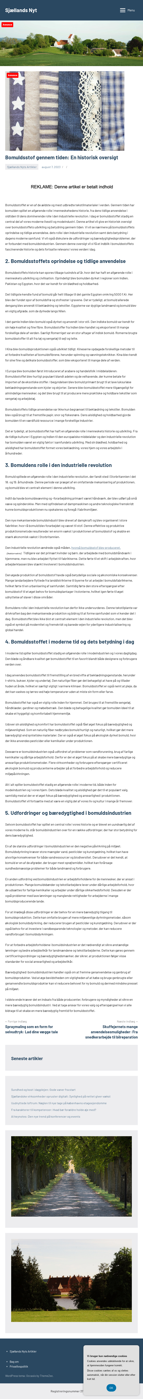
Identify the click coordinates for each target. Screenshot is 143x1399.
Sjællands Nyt (21, 10)
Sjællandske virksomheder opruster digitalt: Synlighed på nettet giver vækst (61, 1096)
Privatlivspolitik (19, 1366)
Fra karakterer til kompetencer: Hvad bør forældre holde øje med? (53, 1109)
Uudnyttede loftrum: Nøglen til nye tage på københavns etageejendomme (59, 1103)
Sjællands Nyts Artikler (22, 167)
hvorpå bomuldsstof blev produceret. (96, 547)
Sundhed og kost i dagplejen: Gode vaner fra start (43, 1089)
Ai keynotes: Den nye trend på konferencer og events (45, 1116)
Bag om (14, 1361)
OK (111, 1388)
